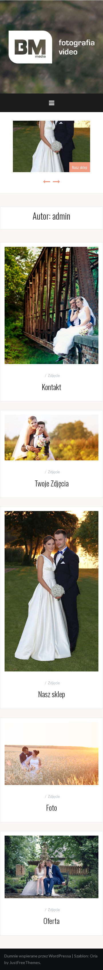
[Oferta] (51, 866)
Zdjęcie (54, 375)
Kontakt (51, 386)
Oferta (51, 920)
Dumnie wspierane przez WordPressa (37, 955)
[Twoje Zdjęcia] (51, 436)
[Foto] (51, 753)
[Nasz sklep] (51, 590)
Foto (51, 807)
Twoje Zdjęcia (52, 483)
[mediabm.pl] (51, 46)
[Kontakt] (51, 304)
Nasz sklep (79, 167)
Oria (94, 955)
